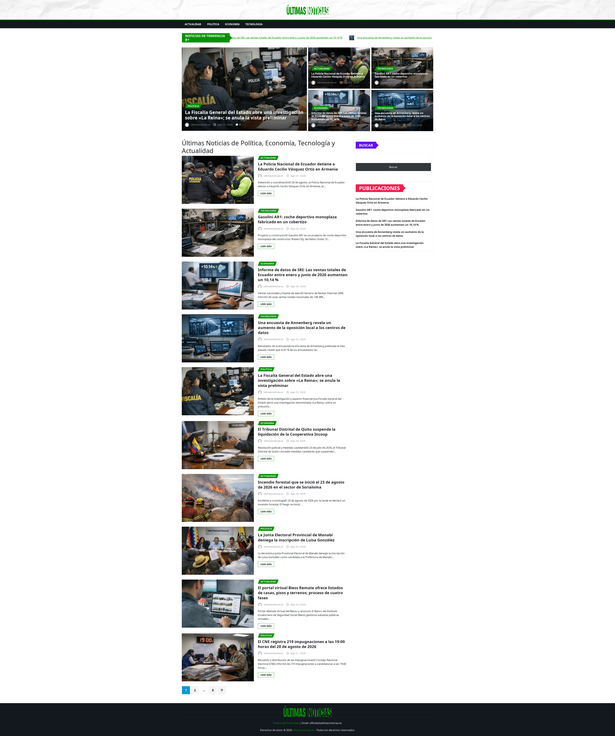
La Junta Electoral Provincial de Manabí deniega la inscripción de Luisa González (296, 537)
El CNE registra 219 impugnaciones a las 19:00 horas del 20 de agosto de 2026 (301, 644)
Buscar (366, 145)
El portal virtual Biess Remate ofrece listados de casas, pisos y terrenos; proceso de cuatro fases (300, 592)
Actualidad (193, 24)
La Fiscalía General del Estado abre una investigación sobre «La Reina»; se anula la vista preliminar (299, 380)
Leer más (266, 193)
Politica (213, 24)
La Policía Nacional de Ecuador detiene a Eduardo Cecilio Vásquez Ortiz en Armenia (240, 115)
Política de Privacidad (286, 723)
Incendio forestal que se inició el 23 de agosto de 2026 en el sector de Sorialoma (301, 484)
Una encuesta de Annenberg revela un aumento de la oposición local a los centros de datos (402, 116)
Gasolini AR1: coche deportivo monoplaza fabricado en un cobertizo (401, 75)
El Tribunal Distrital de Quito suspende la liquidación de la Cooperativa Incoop (297, 432)
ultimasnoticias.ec (303, 730)
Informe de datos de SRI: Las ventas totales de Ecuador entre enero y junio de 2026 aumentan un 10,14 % (338, 116)
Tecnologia (253, 24)
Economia (232, 24)
